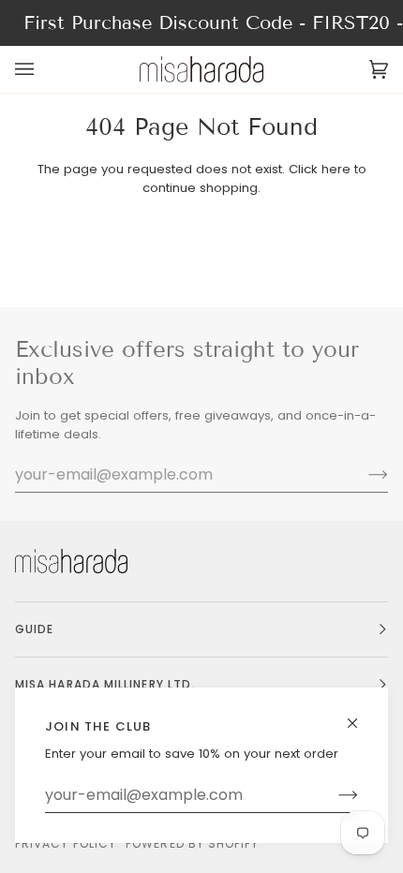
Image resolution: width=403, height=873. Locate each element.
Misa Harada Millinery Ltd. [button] (105, 684)
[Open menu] (43, 69)
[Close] (360, 715)
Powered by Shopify (192, 843)
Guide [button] (34, 629)
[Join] (333, 795)
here (336, 169)
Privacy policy (65, 843)
